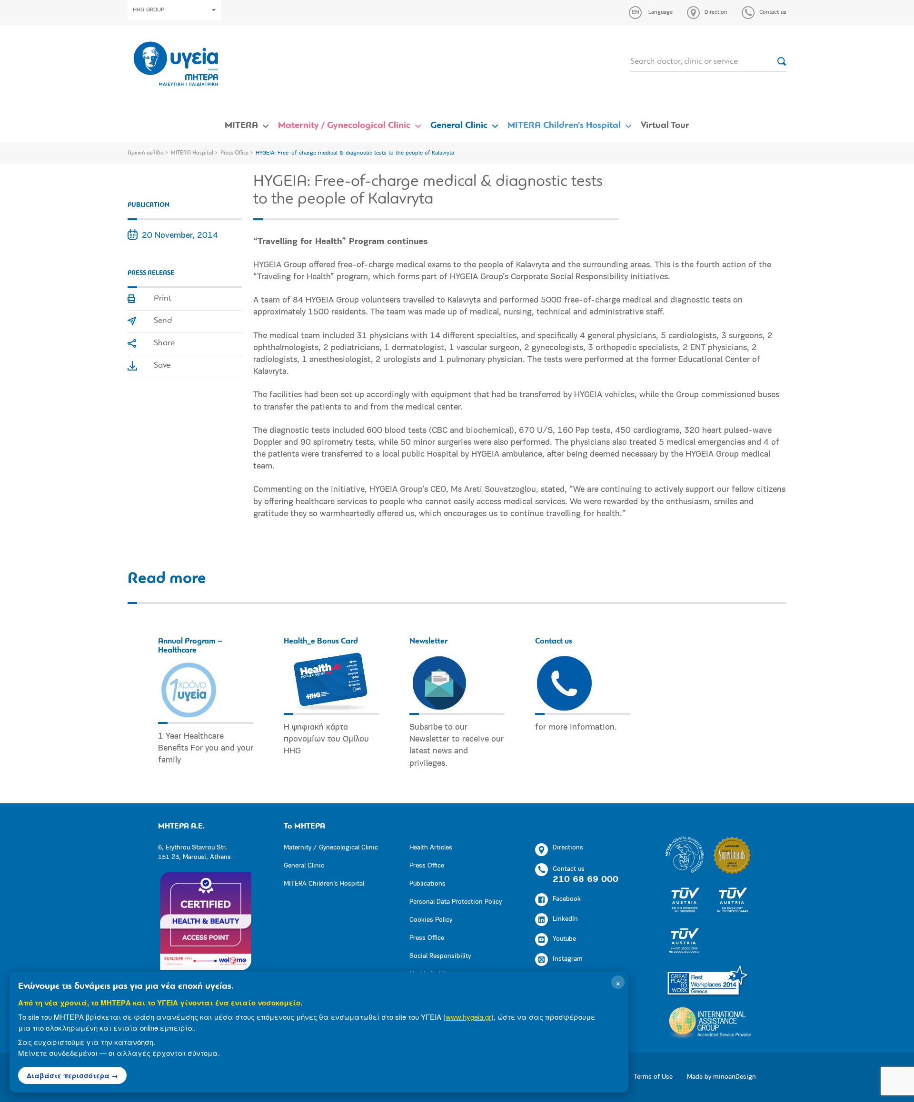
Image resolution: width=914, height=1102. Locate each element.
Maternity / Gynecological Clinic (344, 125)
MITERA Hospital (192, 153)
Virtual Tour (665, 125)
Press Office (234, 153)
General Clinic (458, 125)
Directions (568, 847)
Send (163, 321)
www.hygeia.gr (468, 1017)
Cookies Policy (430, 920)
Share (164, 343)
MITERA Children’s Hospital (564, 125)
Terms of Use (653, 1077)
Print (162, 298)
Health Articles (430, 847)
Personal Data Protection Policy (455, 902)
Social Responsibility (440, 956)
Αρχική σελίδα (146, 153)
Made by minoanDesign (721, 1077)
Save (162, 365)
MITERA (241, 125)
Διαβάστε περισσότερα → (72, 1075)
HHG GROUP (148, 10)
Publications (427, 883)
